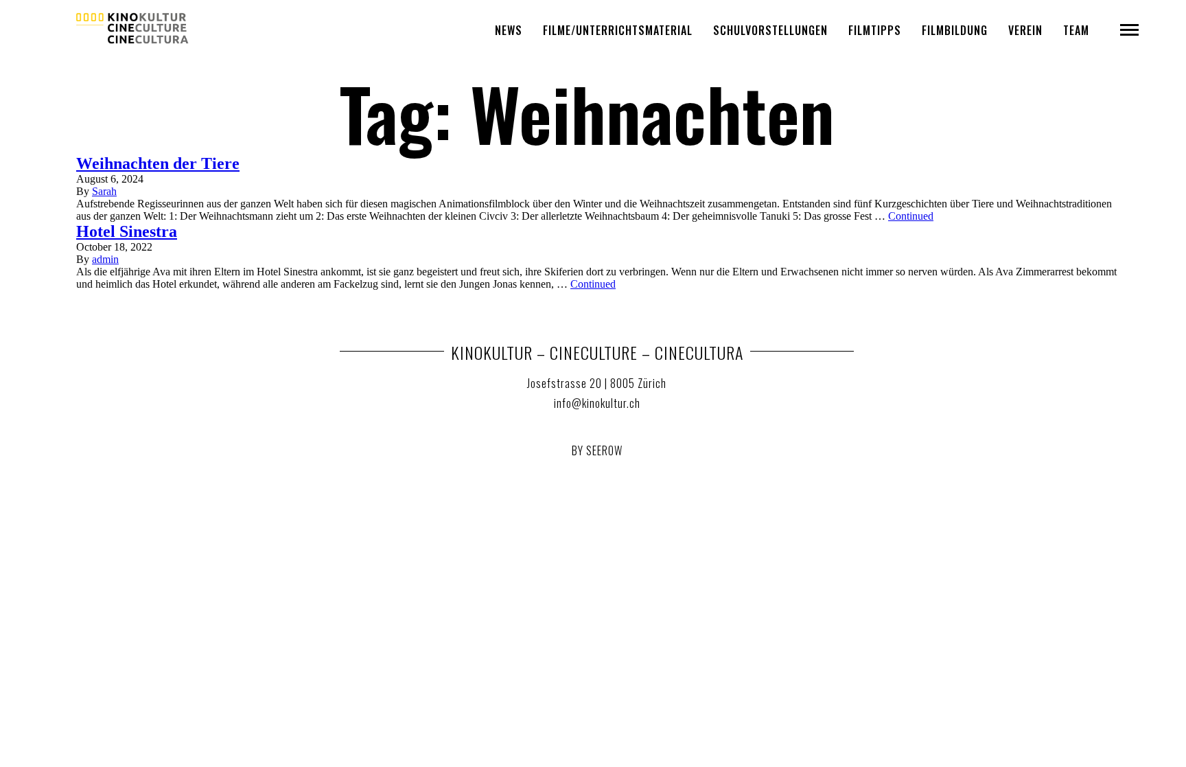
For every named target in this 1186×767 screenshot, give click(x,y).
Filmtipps (874, 30)
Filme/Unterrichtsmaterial (618, 30)
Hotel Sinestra (126, 231)
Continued (910, 216)
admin (105, 259)
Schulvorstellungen (770, 30)
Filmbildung (955, 30)
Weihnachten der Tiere (158, 163)
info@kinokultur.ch (597, 403)
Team (1076, 30)
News (508, 30)
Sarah (104, 191)
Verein (1025, 30)
